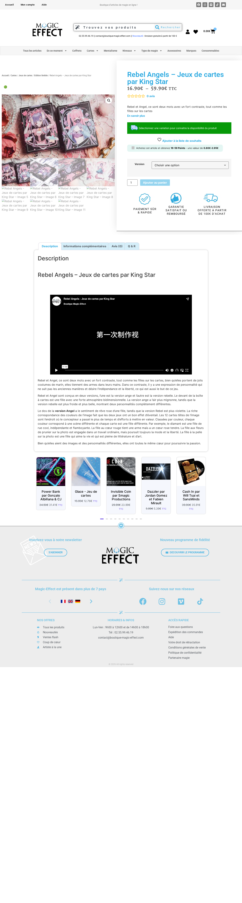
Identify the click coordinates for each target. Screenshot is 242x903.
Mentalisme (110, 50)
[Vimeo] (211, 4)
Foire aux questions (180, 631)
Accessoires (174, 50)
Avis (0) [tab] (117, 246)
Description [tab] (50, 246)
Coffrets (76, 50)
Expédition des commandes (185, 636)
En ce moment (55, 50)
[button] (109, 100)
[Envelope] (223, 4)
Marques (191, 50)
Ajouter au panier (155, 183)
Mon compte (28, 4)
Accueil (9, 4)
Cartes (90, 50)
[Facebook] (198, 4)
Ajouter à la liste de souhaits (181, 140)
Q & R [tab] (132, 246)
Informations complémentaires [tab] (84, 246)
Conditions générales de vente (187, 651)
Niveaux (127, 50)
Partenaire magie (179, 662)
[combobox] (113, 27)
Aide (44, 4)
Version (139, 164)
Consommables (210, 50)
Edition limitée (41, 75)
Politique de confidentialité (184, 656)
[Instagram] (204, 4)
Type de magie (149, 50)
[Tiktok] (217, 4)
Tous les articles (32, 50)
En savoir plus (136, 116)
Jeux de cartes (25, 75)
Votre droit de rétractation (184, 646)
